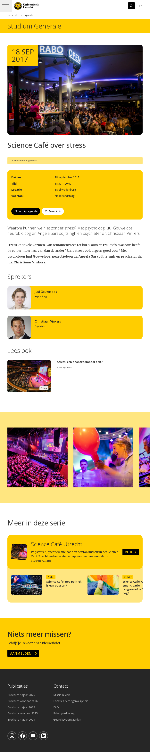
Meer (128, 552)
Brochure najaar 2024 (21, 719)
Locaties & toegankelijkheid (70, 701)
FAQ (56, 707)
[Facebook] (22, 735)
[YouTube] (33, 735)
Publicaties (17, 686)
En (141, 6)
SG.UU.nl (12, 15)
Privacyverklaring (63, 713)
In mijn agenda (28, 211)
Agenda (28, 15)
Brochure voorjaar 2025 (22, 713)
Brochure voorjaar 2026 (22, 701)
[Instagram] (11, 735)
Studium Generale (34, 26)
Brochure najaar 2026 (21, 695)
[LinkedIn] (43, 735)
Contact (60, 686)
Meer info (55, 211)
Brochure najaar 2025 (21, 707)
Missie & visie (62, 695)
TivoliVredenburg (65, 189)
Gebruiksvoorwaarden (67, 719)
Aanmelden (20, 653)
